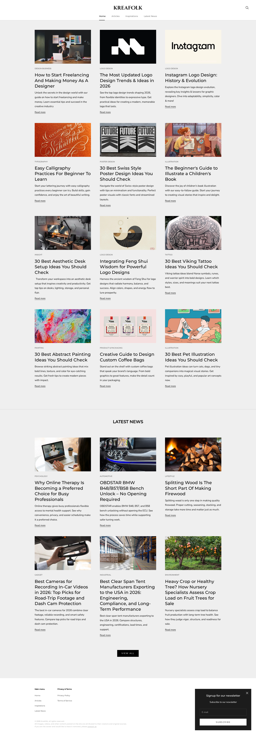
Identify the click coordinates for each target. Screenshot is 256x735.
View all (127, 653)
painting (39, 348)
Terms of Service (64, 701)
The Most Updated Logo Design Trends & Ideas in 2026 (127, 80)
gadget (38, 575)
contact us (92, 727)
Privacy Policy (63, 695)
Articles (116, 16)
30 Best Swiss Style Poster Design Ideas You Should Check (126, 173)
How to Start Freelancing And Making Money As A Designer (62, 80)
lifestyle (170, 476)
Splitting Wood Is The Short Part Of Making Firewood (188, 488)
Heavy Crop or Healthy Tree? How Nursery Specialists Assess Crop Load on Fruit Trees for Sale (190, 592)
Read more (40, 112)
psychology (41, 476)
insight (38, 255)
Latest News (150, 16)
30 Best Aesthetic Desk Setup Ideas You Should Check (61, 267)
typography (41, 162)
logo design (106, 68)
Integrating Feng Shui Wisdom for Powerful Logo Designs (124, 267)
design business (43, 68)
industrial (105, 575)
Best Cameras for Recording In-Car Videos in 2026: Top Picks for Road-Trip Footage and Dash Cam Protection (61, 592)
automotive (106, 476)
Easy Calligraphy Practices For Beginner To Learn (63, 173)
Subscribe (223, 722)
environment (172, 575)
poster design (107, 162)
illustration (171, 162)
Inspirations (131, 16)
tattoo (168, 255)
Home (102, 16)
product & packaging (111, 348)
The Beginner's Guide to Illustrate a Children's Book (191, 173)
